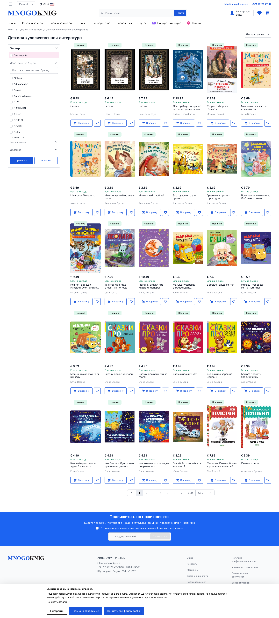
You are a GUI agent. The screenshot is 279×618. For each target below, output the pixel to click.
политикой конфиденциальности (165, 528)
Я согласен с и (141, 528)
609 (190, 492)
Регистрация (243, 11)
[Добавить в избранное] (97, 123)
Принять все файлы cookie (124, 610)
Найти (180, 12)
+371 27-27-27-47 (261, 4)
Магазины (192, 569)
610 (200, 492)
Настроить (57, 610)
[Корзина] (267, 13)
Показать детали (57, 601)
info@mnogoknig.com (236, 4)
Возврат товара (241, 582)
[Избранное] (259, 13)
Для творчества (100, 23)
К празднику (124, 23)
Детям (81, 23)
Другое (142, 23)
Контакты (192, 563)
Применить (21, 160)
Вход (239, 14)
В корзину (83, 122)
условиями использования (129, 528)
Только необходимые (85, 610)
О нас (190, 557)
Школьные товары (60, 23)
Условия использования (245, 567)
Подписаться (160, 536)
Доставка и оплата (197, 575)
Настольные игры (32, 23)
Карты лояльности (197, 581)
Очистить (46, 160)
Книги (12, 23)
